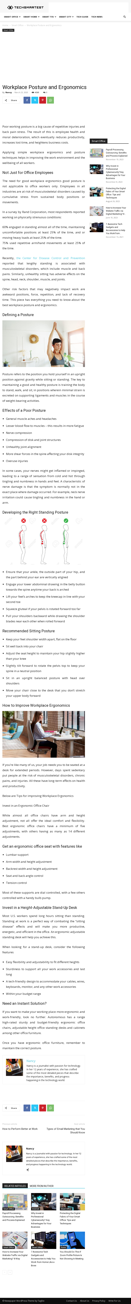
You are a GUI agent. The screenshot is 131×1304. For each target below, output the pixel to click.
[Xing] (29, 1170)
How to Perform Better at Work (20, 1128)
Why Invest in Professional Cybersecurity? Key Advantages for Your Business (41, 1220)
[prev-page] (4, 1272)
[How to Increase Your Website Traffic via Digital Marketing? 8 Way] (14, 1240)
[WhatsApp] (50, 100)
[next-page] (10, 1272)
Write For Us (114, 1300)
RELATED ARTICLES (15, 1186)
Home (5, 25)
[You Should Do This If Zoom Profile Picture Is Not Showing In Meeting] (72, 1240)
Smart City (65, 16)
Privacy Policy (98, 1300)
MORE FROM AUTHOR (42, 1186)
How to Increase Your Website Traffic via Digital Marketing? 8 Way (14, 1255)
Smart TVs (48, 16)
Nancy (8, 92)
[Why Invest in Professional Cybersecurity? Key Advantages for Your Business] (43, 1201)
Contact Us (71, 1300)
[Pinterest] (42, 100)
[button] (124, 17)
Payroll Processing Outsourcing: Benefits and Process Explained (13, 1216)
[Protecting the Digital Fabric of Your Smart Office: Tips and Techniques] (72, 1201)
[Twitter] (34, 100)
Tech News (97, 16)
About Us (84, 1300)
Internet (35, 1209)
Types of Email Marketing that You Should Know (66, 1130)
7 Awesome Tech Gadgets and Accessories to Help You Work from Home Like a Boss (43, 1258)
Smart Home (30, 16)
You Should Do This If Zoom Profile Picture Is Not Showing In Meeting (71, 1255)
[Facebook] (27, 100)
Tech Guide (82, 16)
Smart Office (11, 16)
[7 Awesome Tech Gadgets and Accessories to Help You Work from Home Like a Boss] (43, 1240)
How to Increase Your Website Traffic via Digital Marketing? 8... (116, 211)
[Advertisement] (88, 7)
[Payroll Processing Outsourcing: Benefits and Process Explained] (14, 1201)
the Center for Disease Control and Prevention (50, 258)
